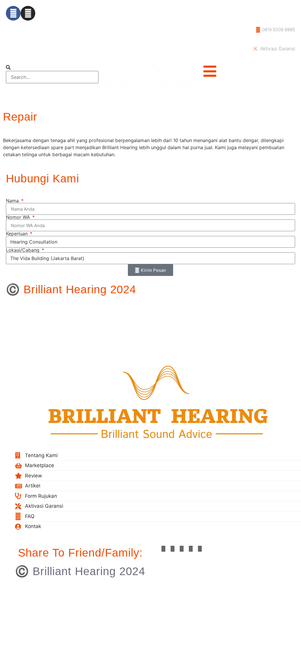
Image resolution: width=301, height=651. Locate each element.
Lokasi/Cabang (23, 250)
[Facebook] (13, 13)
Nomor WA (18, 217)
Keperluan (17, 233)
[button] (52, 67)
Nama (13, 200)
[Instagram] (28, 13)
